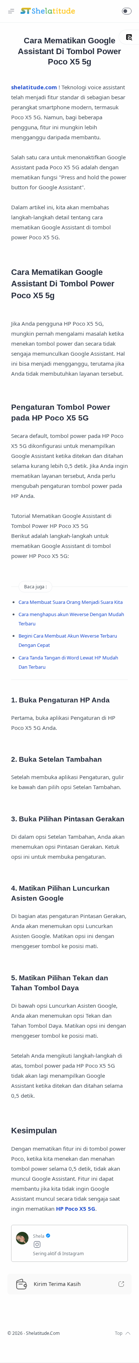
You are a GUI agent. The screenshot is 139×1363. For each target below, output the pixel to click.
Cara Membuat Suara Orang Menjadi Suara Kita (71, 602)
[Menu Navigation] (11, 11)
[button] (127, 11)
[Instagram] (78, 1245)
